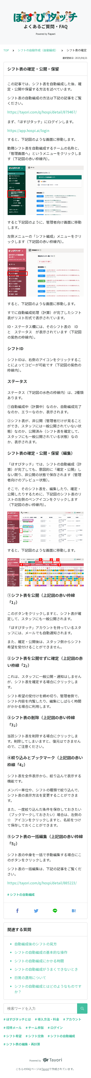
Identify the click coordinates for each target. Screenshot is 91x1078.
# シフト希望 (13, 1036)
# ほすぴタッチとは (17, 1019)
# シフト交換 (35, 1036)
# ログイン (55, 1027)
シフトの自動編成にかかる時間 (39, 960)
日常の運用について (30, 977)
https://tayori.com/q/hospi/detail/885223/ (42, 882)
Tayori (45, 1069)
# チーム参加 (35, 1027)
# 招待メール (13, 1027)
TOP (6, 50)
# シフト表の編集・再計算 (22, 1044)
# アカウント (72, 1019)
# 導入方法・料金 (47, 1019)
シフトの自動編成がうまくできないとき (46, 969)
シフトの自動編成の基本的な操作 (40, 952)
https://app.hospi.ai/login (28, 130)
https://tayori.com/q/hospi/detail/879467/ (42, 112)
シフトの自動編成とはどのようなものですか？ (48, 989)
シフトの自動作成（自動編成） (38, 50)
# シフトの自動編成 (21, 894)
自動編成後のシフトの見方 (35, 943)
